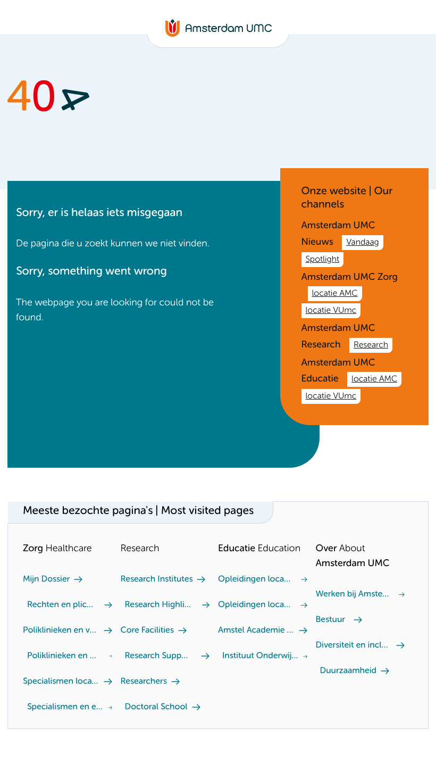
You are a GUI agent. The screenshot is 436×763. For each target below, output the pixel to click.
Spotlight (323, 259)
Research (371, 345)
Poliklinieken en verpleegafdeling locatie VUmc (63, 656)
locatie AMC (335, 293)
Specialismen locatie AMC (61, 681)
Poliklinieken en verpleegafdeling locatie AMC (61, 630)
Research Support (159, 656)
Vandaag (362, 242)
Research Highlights (159, 605)
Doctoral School (156, 707)
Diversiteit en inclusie (354, 645)
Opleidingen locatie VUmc (255, 579)
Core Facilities (147, 630)
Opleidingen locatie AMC (255, 605)
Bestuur (331, 620)
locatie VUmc (331, 310)
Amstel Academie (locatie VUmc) (256, 630)
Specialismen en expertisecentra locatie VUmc (65, 707)
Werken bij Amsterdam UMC (353, 594)
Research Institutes (157, 579)
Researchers (144, 681)
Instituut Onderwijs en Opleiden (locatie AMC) (260, 656)
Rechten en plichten (61, 605)
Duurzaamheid (348, 671)
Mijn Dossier (46, 579)
